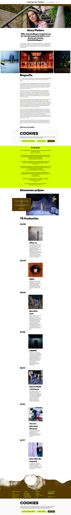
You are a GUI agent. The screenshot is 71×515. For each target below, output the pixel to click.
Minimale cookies (41, 141)
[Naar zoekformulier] (56, 2)
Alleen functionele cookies (28, 141)
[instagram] (48, 493)
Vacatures (37, 494)
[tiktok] (53, 493)
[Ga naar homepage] (35, 2)
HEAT (24, 116)
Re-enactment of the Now (43, 95)
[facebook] (51, 493)
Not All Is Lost (22, 115)
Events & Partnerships (39, 495)
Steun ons (37, 493)
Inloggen (53, 2)
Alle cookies (51, 141)
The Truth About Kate (27, 91)
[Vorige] (2, 62)
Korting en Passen (27, 495)
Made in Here (46, 94)
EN (49, 2)
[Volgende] (69, 62)
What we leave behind (24, 96)
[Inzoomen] (19, 72)
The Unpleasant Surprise (43, 99)
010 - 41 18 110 (14, 497)
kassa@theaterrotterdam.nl (16, 498)
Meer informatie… (40, 137)
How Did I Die (40, 94)
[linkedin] (50, 493)
